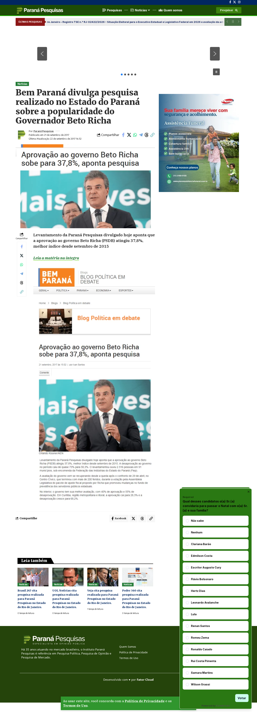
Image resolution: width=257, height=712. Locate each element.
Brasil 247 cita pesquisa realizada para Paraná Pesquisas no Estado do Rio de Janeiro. (31, 599)
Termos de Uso (75, 706)
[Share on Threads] (146, 135)
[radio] (187, 520)
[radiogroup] (216, 603)
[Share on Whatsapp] (135, 135)
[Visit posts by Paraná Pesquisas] (21, 135)
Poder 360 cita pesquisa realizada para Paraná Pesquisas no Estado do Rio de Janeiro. (136, 599)
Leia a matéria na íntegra (56, 257)
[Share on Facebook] (123, 135)
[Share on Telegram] (140, 135)
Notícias (22, 83)
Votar (242, 698)
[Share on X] (129, 135)
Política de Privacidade (145, 701)
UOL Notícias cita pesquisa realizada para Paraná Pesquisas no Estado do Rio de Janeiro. (66, 599)
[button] (228, 10)
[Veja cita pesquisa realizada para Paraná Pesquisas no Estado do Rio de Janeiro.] (102, 577)
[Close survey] (249, 492)
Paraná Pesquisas (43, 131)
